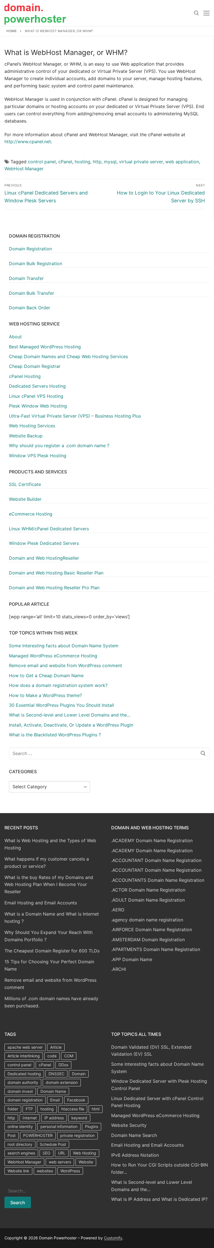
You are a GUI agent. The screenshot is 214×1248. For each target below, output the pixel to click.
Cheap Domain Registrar (34, 366)
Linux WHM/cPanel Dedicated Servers (49, 528)
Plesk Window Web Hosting (38, 406)
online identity (20, 1126)
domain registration (25, 1100)
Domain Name (53, 1091)
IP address (54, 1117)
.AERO (117, 909)
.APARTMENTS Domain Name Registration (155, 949)
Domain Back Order (29, 307)
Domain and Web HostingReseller (44, 558)
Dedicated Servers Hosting (37, 386)
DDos (63, 1064)
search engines (21, 1153)
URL (61, 1153)
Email (55, 1100)
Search (17, 1202)
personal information (58, 1126)
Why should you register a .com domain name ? (59, 445)
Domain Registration (30, 248)
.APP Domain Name (131, 959)
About (15, 336)
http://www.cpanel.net (27, 141)
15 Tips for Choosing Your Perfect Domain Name (49, 965)
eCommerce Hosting (30, 514)
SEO (46, 1153)
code (52, 1055)
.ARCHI (118, 969)
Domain (79, 1073)
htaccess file (72, 1108)
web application (182, 161)
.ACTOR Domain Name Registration (148, 890)
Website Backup (26, 436)
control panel (42, 161)
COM (68, 1055)
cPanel (65, 161)
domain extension (62, 1082)
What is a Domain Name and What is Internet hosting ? (51, 917)
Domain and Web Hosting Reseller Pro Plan (54, 587)
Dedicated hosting (24, 1073)
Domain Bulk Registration (35, 263)
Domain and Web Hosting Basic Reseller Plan (56, 573)
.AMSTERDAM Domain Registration (148, 939)
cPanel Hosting (25, 376)
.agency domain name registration (147, 920)
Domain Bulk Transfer (31, 293)
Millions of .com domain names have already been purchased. (51, 1002)
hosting (82, 161)
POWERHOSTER (38, 1135)
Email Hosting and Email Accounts (40, 903)
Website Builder (25, 499)
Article (56, 1047)
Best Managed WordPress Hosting (45, 346)
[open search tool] (196, 13)
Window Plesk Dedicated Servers (44, 543)
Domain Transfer (26, 278)
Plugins (91, 1126)
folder (13, 1108)
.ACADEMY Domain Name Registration (152, 840)
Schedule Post (53, 1144)
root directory (20, 1144)
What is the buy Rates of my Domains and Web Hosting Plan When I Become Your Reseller (48, 885)
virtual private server (141, 161)
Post (12, 1135)
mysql (110, 161)
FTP (29, 1108)
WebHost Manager (23, 168)
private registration (77, 1135)
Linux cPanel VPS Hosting (36, 396)
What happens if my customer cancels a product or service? (46, 862)
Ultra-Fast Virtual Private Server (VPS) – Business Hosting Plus (75, 416)
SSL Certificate (25, 484)
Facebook (76, 1100)
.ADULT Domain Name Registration (148, 900)
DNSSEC (56, 1073)
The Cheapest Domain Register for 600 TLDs (51, 951)
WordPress (70, 1170)
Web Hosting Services (32, 425)
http (97, 161)
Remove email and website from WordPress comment (50, 983)
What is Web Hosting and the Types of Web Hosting (50, 844)
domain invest (20, 1091)
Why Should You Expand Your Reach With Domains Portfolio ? (48, 936)
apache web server (25, 1047)
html (95, 1108)
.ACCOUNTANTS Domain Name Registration (157, 880)
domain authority (23, 1082)
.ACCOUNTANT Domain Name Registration (156, 860)
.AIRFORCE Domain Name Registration (151, 929)
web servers (60, 1162)
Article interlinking (24, 1055)
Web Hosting (84, 1153)
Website (86, 1162)
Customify (113, 1237)
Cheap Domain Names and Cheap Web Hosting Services (68, 356)
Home (11, 31)
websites (45, 1170)
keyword (79, 1117)
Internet (30, 1117)
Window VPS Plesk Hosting (37, 455)
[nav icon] (206, 13)
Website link (18, 1170)
